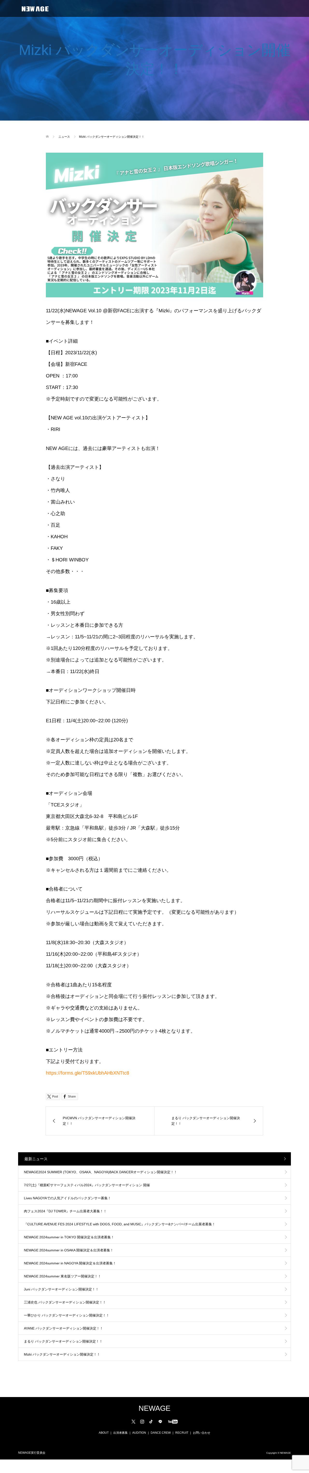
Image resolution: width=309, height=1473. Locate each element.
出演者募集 (120, 1432)
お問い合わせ (201, 1432)
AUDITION (139, 1432)
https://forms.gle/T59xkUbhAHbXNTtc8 (87, 1073)
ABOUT (104, 1432)
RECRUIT (181, 1432)
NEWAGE (154, 1408)
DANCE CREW (161, 1432)
